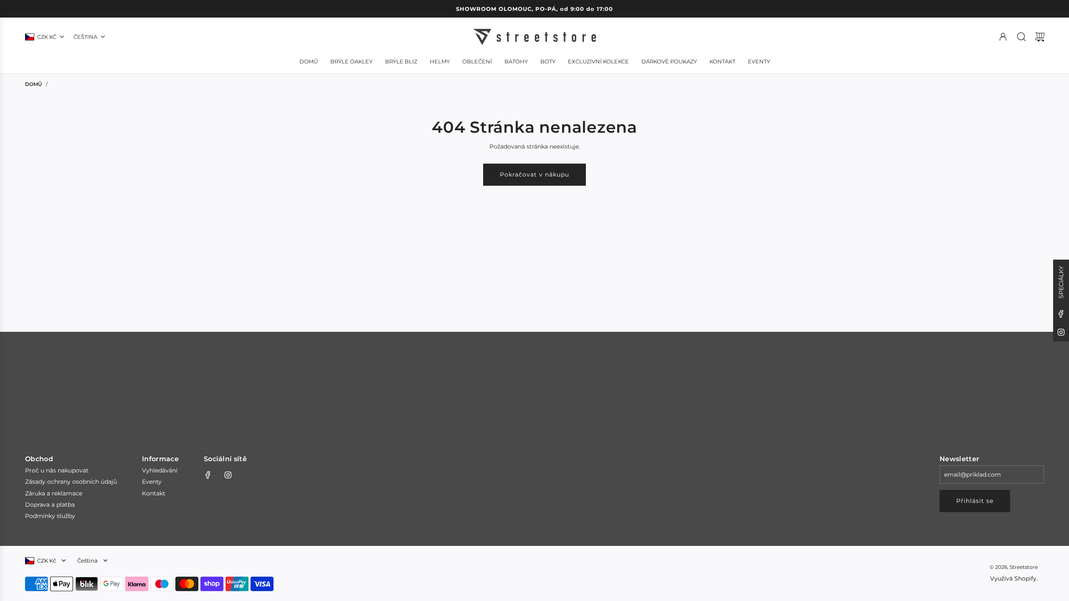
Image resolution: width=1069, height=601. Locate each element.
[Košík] (1040, 37)
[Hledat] (1021, 37)
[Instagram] (1061, 332)
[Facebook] (1061, 314)
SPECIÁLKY (1061, 282)
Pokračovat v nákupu (534, 174)
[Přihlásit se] (1003, 37)
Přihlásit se (974, 501)
